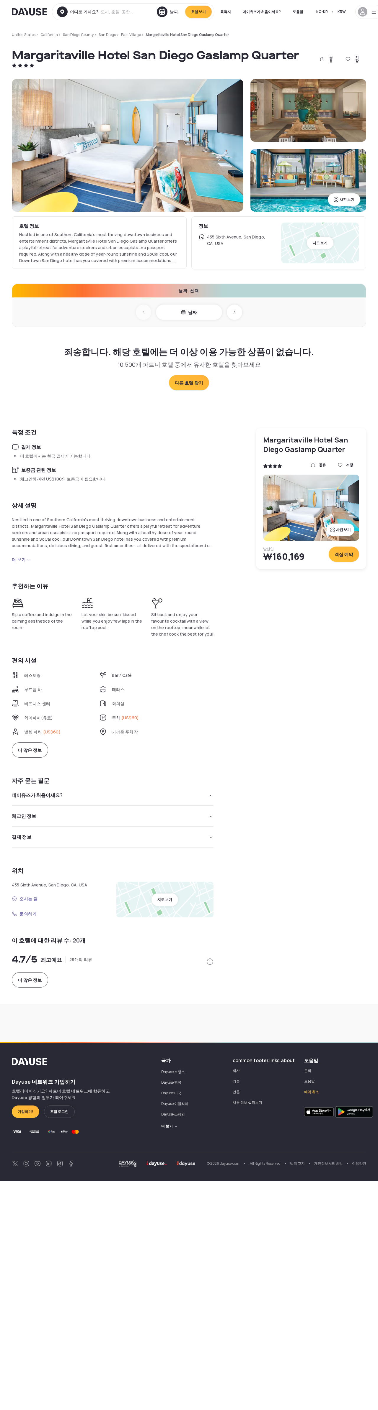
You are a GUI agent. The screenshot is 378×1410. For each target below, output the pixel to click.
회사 (236, 1070)
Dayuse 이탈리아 (174, 1103)
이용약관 (359, 1163)
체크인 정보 (24, 816)
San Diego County (78, 34)
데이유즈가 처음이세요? (262, 11)
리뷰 (236, 1081)
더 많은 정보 (30, 750)
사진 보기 (347, 199)
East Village (131, 34)
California (49, 34)
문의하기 (28, 914)
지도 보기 (320, 242)
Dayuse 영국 (171, 1082)
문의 (307, 1070)
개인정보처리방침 (328, 1163)
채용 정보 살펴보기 (247, 1102)
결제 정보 (22, 837)
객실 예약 (344, 554)
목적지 (225, 11)
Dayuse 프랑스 (173, 1071)
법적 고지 (297, 1163)
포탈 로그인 (59, 1111)
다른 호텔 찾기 (189, 383)
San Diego (107, 34)
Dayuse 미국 (171, 1092)
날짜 (192, 312)
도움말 (298, 11)
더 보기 (19, 559)
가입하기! (25, 1111)
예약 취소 (311, 1091)
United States (23, 34)
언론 (236, 1091)
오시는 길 (28, 898)
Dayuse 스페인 (173, 1114)
